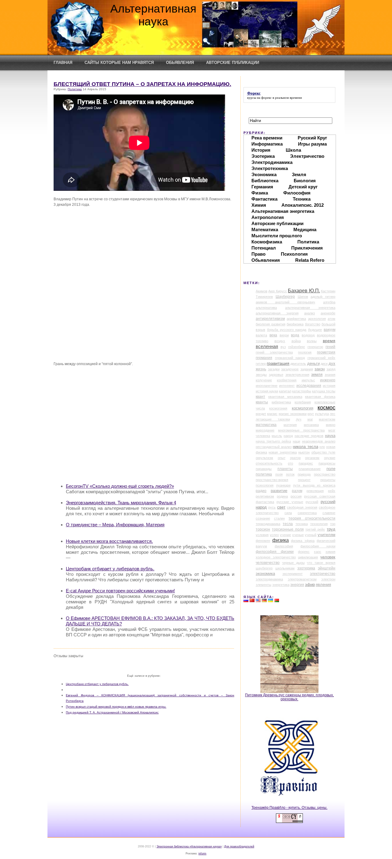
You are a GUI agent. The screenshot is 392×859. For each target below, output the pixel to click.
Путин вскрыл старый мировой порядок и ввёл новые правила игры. (116, 706)
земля (316, 374)
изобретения (286, 380)
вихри (284, 335)
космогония (278, 408)
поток (290, 474)
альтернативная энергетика (310, 307)
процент (304, 480)
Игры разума (312, 143)
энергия (297, 585)
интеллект (287, 385)
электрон (328, 579)
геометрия (326, 352)
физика (280, 540)
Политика (75, 89)
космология (302, 408)
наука (330, 436)
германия (264, 358)
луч (298, 419)
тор (332, 524)
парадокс (306, 463)
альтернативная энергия (277, 313)
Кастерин (328, 291)
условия (262, 535)
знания (330, 374)
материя (290, 425)
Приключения (307, 247)
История (260, 150)
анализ (309, 313)
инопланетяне (266, 385)
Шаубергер (285, 296)
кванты (262, 402)
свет (281, 507)
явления (323, 585)
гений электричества (274, 352)
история (329, 385)
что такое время (321, 563)
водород (308, 335)
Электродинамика (271, 162)
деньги (313, 363)
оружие (329, 458)
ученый (310, 535)
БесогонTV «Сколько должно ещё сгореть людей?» (120, 486)
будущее (315, 329)
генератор (315, 347)
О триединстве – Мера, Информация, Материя (115, 524)
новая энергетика (282, 452)
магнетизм (327, 419)
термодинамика (268, 524)
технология (319, 524)
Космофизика (266, 241)
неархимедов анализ (318, 441)
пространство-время (272, 480)
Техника (302, 199)
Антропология (267, 217)
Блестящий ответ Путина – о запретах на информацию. (142, 84)
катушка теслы (323, 391)
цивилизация (308, 557)
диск (324, 363)
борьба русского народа (287, 329)
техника (302, 524)
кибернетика (281, 402)
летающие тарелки (273, 419)
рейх (331, 491)
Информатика (267, 143)
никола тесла (305, 446)
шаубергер (264, 568)
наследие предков (309, 436)
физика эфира (303, 540)
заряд (330, 369)
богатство (312, 324)
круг (310, 414)
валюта (261, 335)
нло (322, 447)
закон (320, 369)
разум (297, 491)
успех (274, 535)
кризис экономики (293, 414)
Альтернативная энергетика (282, 211)
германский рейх (321, 358)
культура (322, 414)
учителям (326, 535)
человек (327, 557)
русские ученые (290, 502)
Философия (297, 192)
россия (296, 496)
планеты (285, 469)
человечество (268, 563)
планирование (310, 469)
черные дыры (293, 563)
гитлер (261, 363)
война (296, 341)
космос (326, 408)
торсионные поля (288, 529)
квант (260, 396)
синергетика (307, 513)
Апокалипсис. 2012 (302, 205)
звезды (261, 374)
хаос (317, 552)
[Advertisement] (150, 435)
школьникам (285, 568)
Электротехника (269, 168)
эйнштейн (326, 568)
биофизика (295, 324)
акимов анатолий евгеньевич (285, 302)
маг (310, 419)
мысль (277, 436)
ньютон (304, 452)
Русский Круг (312, 137)
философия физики (275, 552)
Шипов (303, 296)
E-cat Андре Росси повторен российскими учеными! (120, 590)
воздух (279, 341)
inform (202, 853)
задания (306, 369)
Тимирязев (264, 296)
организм (312, 458)
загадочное (290, 369)
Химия (258, 205)
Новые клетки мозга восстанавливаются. (109, 541)
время (329, 340)
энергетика (280, 585)
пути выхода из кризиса (314, 485)
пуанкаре (283, 485)
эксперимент (292, 574)
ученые (298, 535)
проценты (327, 480)
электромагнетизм (302, 579)
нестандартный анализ (274, 447)
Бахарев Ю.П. (304, 290)
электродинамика (269, 579)
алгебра (329, 302)
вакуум (329, 330)
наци (296, 441)
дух (332, 363)
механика (311, 425)
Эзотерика (263, 156)
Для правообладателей (239, 846)
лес (332, 414)
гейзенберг (296, 347)
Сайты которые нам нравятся (119, 62)
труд (331, 529)
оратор (295, 458)
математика (266, 425)
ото (290, 463)
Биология (305, 180)
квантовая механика (285, 396)
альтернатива (266, 307)
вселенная (267, 346)
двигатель (298, 363)
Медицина (304, 229)
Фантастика (264, 199)
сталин (279, 518)
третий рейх (315, 529)
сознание (263, 518)
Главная (63, 62)
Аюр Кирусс (277, 291)
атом (331, 318)
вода (295, 335)
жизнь (261, 369)
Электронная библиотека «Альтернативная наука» (189, 846)
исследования (308, 385)
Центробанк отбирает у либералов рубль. (110, 568)
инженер (327, 380)
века (273, 335)
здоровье (276, 374)
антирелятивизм (270, 319)
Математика (264, 229)
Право (258, 254)
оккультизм (264, 458)
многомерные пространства (301, 430)
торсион (263, 529)
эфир (310, 584)
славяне (328, 513)
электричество (322, 574)
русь (272, 507)
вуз (283, 347)
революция (315, 491)
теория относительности (311, 518)
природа (304, 474)
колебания (303, 402)
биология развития (270, 324)
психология (264, 485)
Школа (293, 150)
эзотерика (306, 568)
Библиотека (264, 180)
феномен (263, 540)
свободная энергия (302, 507)
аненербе (328, 313)
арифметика (296, 318)
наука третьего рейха (273, 441)
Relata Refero (309, 260)
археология (317, 318)
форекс (266, 97)
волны (312, 341)
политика (264, 474)
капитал (285, 391)
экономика (265, 574)
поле (330, 469)
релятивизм (265, 496)
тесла (288, 524)
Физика (259, 192)
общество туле (323, 452)
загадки (274, 369)
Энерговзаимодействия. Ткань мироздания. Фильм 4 (121, 502)
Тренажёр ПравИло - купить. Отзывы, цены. (289, 807)
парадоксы (326, 463)
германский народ (290, 358)
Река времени (266, 137)
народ (288, 436)
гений (330, 347)
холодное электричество (276, 557)
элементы (263, 585)
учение (285, 535)
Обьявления (180, 62)
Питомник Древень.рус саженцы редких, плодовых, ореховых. (289, 697)
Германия (262, 186)
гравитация (278, 363)
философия (284, 546)
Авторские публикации (232, 62)
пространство (324, 474)
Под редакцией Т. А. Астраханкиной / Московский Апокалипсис (112, 712)
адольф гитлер (323, 296)
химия (330, 552)
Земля (299, 174)
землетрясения (297, 374)
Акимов (261, 291)
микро (330, 425)
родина (282, 496)
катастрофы (301, 391)
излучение (264, 380)
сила (288, 513)
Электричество (307, 156)
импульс (308, 380)
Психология (294, 254)
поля (279, 474)
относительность (269, 463)
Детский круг (303, 186)
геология (304, 352)
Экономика (264, 174)
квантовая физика (320, 396)
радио (261, 491)
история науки (267, 391)
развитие (279, 491)
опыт (281, 458)
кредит (261, 414)
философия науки (317, 546)
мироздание (265, 430)
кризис (272, 414)
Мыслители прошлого (276, 235)
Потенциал (263, 247)
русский (312, 502)
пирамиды (264, 469)
